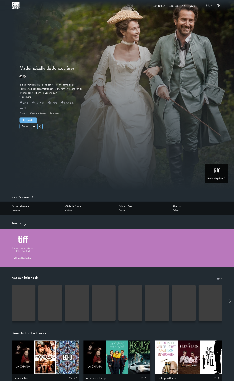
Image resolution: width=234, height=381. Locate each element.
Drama (23, 113)
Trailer (25, 126)
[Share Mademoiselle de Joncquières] (40, 126)
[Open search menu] (183, 3)
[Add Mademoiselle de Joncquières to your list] (33, 126)
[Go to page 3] (221, 278)
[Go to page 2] (219, 278)
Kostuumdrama (38, 113)
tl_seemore (25, 97)
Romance (54, 113)
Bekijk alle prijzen (215, 178)
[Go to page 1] (218, 278)
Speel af (30, 120)
